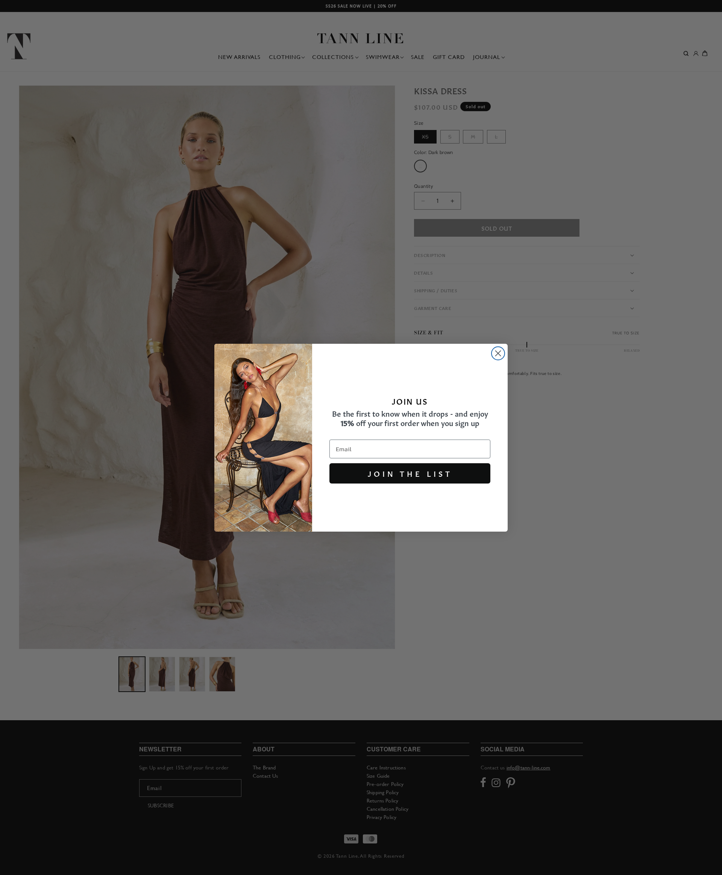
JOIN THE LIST (410, 473)
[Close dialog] (498, 353)
